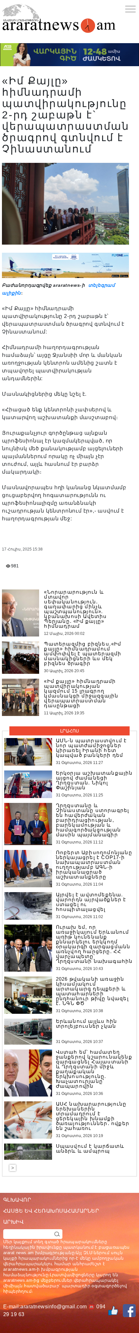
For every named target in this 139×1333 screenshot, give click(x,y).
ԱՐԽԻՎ (13, 1222)
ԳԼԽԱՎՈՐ (17, 1200)
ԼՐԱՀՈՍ (69, 730)
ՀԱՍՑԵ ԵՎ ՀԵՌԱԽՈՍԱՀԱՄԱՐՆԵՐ (51, 1211)
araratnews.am (19, 1269)
